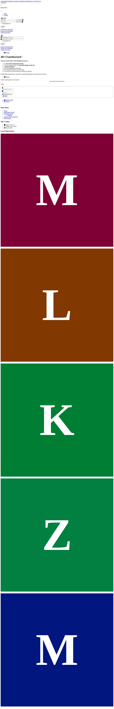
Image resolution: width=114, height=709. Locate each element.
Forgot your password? (7, 29)
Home (5, 111)
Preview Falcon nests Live (11, 117)
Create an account (5, 32)
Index (5, 13)
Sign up (8, 101)
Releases (9, 115)
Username (19, 20)
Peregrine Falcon (8, 114)
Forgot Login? (9, 100)
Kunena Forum (60, 81)
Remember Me (8, 94)
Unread (6, 15)
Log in (2, 26)
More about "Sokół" (9, 112)
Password (19, 21)
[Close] (1, 11)
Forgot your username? (7, 31)
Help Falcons (7, 118)
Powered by (53, 81)
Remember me (6, 23)
